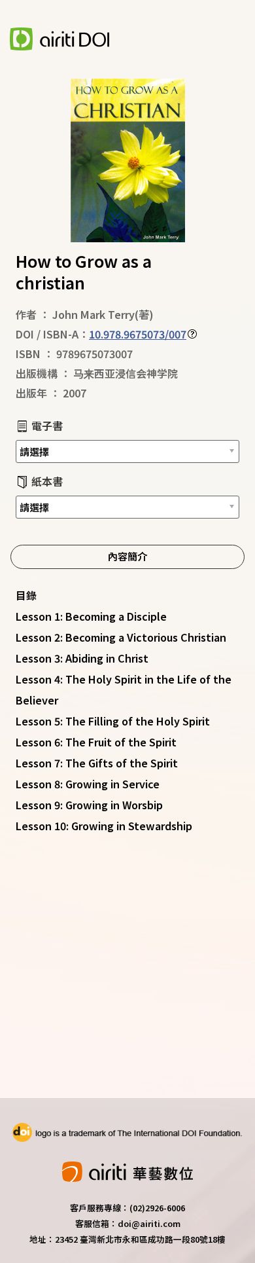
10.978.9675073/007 (137, 334)
